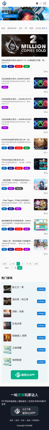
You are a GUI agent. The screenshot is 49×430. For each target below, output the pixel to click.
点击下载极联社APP (16, 3)
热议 (3, 28)
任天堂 (38, 28)
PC (26, 28)
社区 (22, 420)
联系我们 (35, 420)
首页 (4, 264)
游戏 (28, 420)
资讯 (17, 420)
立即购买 (41, 289)
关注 (20, 28)
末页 (36, 264)
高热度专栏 (12, 28)
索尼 (31, 28)
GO (19, 268)
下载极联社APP (10, 16)
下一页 (28, 264)
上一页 (12, 264)
